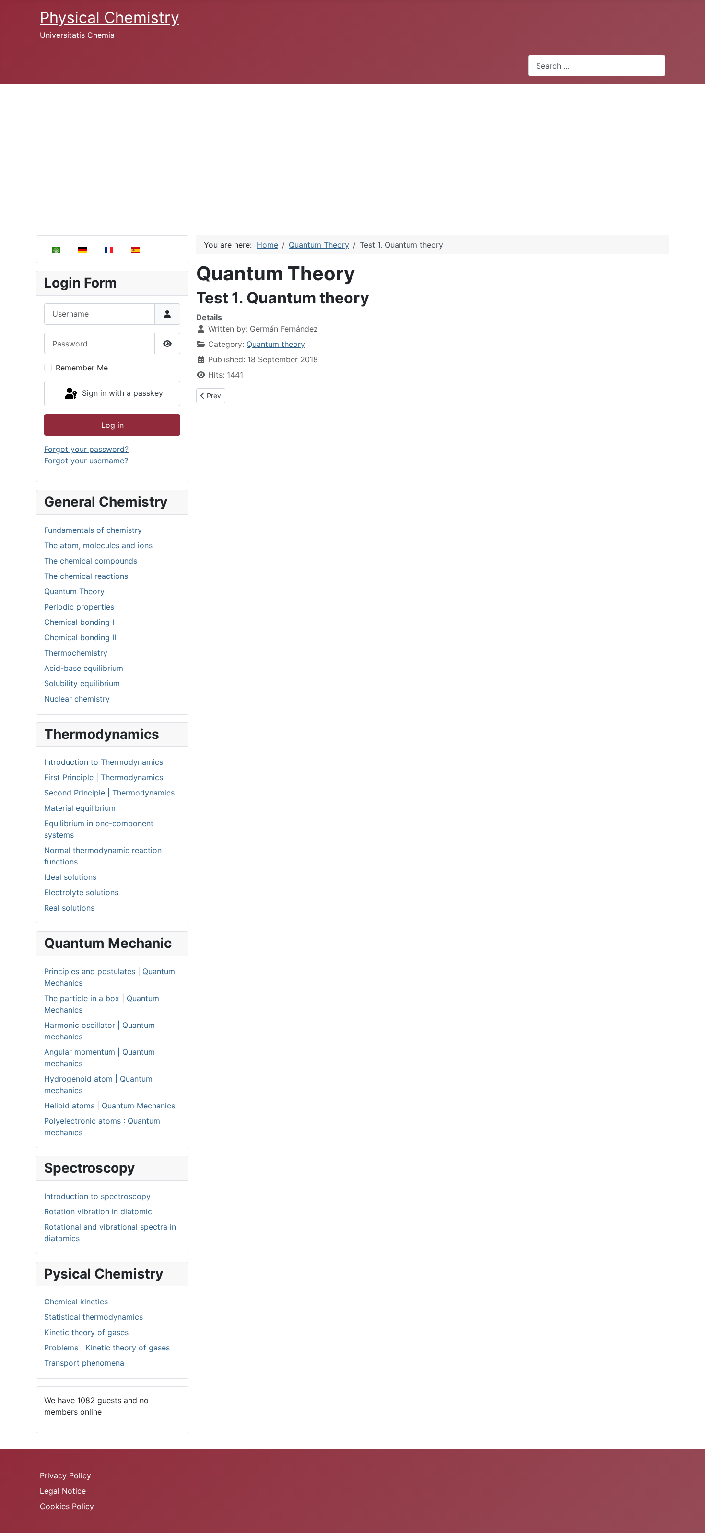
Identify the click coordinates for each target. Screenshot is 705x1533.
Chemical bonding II (80, 637)
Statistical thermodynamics (93, 1317)
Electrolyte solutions (81, 892)
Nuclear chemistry (77, 698)
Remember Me (82, 367)
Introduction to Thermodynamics (103, 762)
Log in (112, 425)
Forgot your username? (86, 460)
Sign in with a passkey (121, 393)
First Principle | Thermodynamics (103, 777)
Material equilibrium (80, 808)
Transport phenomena (84, 1363)
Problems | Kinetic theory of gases (107, 1347)
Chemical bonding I (79, 622)
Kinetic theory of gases (86, 1332)
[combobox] (596, 65)
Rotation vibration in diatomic (98, 1211)
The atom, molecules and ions (98, 545)
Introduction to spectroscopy (97, 1196)
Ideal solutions (70, 877)
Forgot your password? (86, 449)
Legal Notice (63, 1491)
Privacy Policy (65, 1475)
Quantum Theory (74, 591)
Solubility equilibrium (82, 683)
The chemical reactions (86, 576)
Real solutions (69, 907)
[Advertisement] (352, 156)
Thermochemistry (75, 652)
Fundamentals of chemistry (93, 530)
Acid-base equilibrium (83, 668)
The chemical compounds (90, 560)
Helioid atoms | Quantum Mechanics (109, 1105)
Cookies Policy (67, 1506)
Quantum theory (276, 344)
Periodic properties (79, 606)
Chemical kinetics (76, 1301)
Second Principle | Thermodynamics (109, 792)
